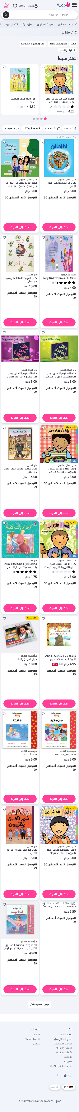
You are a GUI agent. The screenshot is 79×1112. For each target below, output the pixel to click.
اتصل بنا (68, 1061)
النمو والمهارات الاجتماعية (33, 43)
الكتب (73, 43)
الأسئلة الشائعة (64, 1052)
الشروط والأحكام (64, 1048)
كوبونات (68, 1056)
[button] (45, 118)
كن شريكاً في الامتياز (61, 1066)
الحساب (36, 1034)
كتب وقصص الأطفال (58, 43)
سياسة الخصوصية (63, 1043)
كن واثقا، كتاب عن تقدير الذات (22, 100)
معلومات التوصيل (63, 1039)
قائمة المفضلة (32, 1039)
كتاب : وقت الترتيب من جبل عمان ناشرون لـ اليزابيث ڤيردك (60, 100)
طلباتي (36, 1043)
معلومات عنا (66, 1034)
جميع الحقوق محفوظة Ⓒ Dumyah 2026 (39, 1101)
